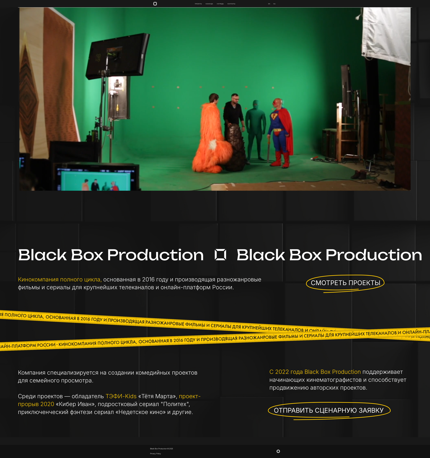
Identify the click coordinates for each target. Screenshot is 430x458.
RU (274, 4)
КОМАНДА (209, 4)
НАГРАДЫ (220, 4)
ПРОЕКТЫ (198, 4)
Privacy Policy (155, 454)
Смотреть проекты (345, 283)
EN (269, 4)
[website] (278, 451)
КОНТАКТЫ (231, 4)
